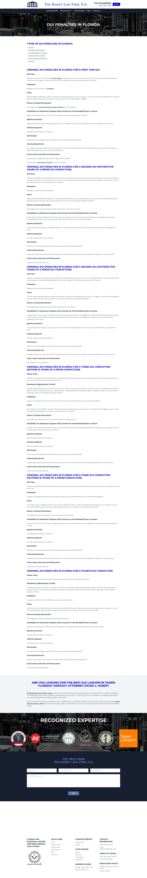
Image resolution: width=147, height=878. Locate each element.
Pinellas (77, 844)
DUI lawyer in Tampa (44, 162)
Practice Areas (65, 11)
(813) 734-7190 (105, 5)
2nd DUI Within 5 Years (37, 50)
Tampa (77, 852)
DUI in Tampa (56, 78)
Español (116, 4)
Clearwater (78, 859)
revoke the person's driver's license (50, 107)
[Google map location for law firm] (73, 816)
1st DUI (31, 47)
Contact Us (97, 11)
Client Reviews (79, 11)
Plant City (78, 855)
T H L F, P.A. (66, 4)
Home (53, 842)
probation (50, 89)
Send (73, 793)
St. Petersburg (79, 857)
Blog (88, 11)
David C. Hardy (47, 693)
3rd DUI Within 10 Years (37, 56)
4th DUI (31, 61)
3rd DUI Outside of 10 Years (38, 58)
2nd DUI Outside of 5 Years (38, 53)
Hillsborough (79, 842)
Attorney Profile (52, 11)
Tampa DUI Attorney (34, 693)
